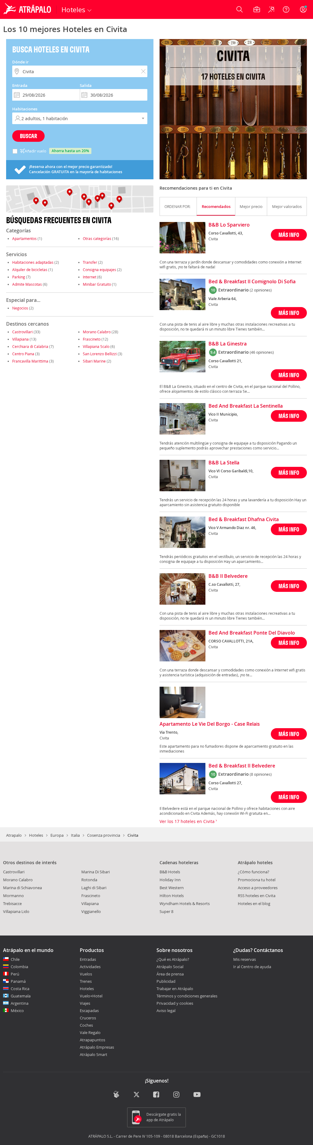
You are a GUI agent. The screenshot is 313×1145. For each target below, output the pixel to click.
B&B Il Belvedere (228, 576)
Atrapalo (14, 835)
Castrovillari (22, 331)
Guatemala (21, 996)
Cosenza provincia (103, 835)
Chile (15, 959)
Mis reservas (244, 959)
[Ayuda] (286, 9)
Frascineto (92, 339)
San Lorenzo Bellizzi (100, 353)
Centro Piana (23, 353)
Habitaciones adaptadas (32, 262)
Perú (15, 974)
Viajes (85, 1003)
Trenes (86, 981)
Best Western (172, 887)
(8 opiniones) (261, 774)
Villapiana (20, 339)
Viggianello (91, 911)
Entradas (88, 959)
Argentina (19, 1003)
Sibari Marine (94, 361)
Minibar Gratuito (97, 284)
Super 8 (166, 911)
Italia (75, 835)
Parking (18, 276)
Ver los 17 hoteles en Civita (188, 821)
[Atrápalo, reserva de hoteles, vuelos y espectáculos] (28, 9)
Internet (89, 276)
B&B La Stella (223, 463)
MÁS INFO (288, 234)
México (17, 1010)
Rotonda (89, 879)
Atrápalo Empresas (97, 1047)
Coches (86, 1025)
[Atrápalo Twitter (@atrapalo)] (136, 1094)
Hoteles (36, 835)
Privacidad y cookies (174, 1003)
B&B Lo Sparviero (229, 225)
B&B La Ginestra (227, 344)
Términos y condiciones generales (186, 996)
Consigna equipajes (99, 269)
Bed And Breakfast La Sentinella (245, 406)
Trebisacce (12, 903)
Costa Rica (20, 988)
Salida (86, 85)
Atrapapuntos (92, 1040)
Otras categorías (97, 238)
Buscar (28, 136)
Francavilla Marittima (30, 361)
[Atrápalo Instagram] (176, 1094)
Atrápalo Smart (93, 1054)
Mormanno (13, 895)
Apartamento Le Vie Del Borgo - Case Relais (210, 724)
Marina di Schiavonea (22, 887)
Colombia (19, 966)
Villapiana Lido (16, 911)
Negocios (20, 308)
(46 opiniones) (262, 352)
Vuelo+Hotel (91, 996)
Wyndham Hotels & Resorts (185, 903)
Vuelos (86, 974)
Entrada (20, 85)
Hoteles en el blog (254, 903)
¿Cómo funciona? (253, 872)
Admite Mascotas (27, 284)
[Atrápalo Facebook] (156, 1094)
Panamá (18, 981)
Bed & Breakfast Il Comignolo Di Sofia (252, 282)
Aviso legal (165, 1010)
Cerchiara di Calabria (30, 346)
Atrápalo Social (169, 966)
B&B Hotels (170, 872)
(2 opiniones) (261, 290)
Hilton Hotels (172, 895)
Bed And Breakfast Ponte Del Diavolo (251, 633)
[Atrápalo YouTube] (197, 1094)
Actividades (90, 966)
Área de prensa (170, 974)
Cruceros (88, 1018)
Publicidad (165, 981)
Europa (57, 835)
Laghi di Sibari (93, 887)
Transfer (90, 262)
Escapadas (89, 1010)
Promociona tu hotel (256, 879)
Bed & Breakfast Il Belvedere (241, 766)
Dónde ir (20, 62)
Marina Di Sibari (95, 872)
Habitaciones (24, 109)
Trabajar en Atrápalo (174, 988)
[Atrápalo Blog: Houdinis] (116, 1094)
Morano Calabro (97, 331)
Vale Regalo (90, 1032)
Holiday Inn (170, 879)
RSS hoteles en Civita (256, 895)
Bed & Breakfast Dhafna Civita (243, 520)
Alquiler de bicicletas (29, 269)
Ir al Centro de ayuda (252, 966)
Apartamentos (24, 238)
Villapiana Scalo (96, 346)
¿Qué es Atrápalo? (172, 959)
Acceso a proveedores (258, 887)
